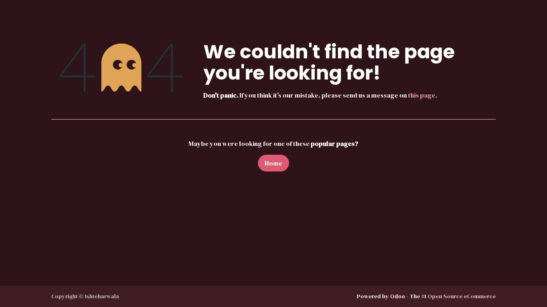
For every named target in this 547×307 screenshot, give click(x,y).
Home (273, 163)
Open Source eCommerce (462, 296)
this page (421, 95)
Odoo (398, 296)
